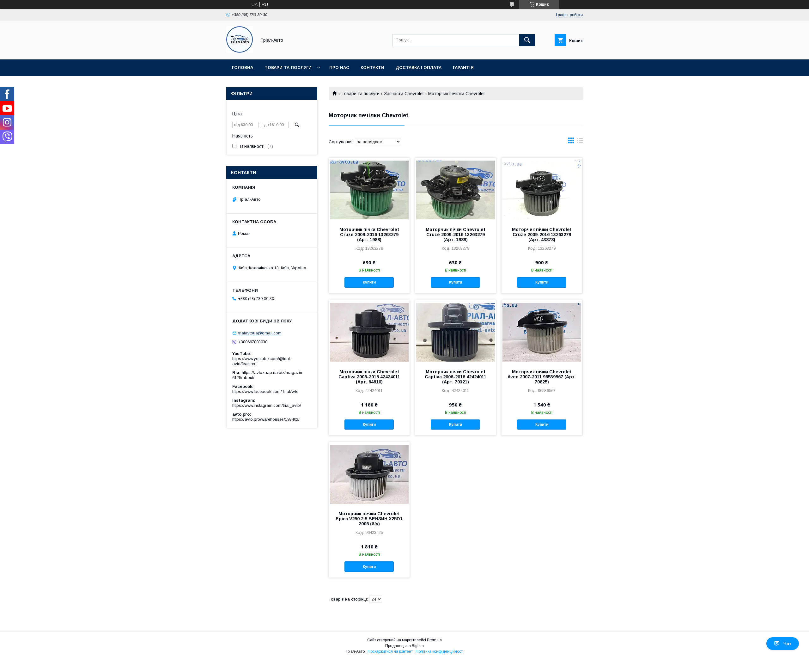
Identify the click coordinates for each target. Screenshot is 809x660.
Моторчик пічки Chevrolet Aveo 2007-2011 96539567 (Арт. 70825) (542, 376)
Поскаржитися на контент (390, 651)
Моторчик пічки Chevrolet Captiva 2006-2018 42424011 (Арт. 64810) (369, 376)
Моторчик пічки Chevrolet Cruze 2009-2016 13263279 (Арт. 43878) (542, 234)
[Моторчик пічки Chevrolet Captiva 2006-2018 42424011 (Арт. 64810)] (369, 332)
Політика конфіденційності (440, 651)
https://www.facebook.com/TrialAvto (265, 391)
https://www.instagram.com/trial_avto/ (266, 405)
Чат (787, 643)
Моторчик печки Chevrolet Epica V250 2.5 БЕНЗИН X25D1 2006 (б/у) (369, 518)
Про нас (339, 67)
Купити (369, 282)
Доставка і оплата (418, 67)
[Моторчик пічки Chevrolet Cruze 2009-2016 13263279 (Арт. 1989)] (455, 189)
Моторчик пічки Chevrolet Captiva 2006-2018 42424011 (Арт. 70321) (455, 376)
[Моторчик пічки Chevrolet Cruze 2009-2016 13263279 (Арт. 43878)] (542, 189)
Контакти (372, 67)
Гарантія (463, 67)
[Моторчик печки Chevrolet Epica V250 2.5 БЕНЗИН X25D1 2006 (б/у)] (369, 473)
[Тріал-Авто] (239, 51)
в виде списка (580, 142)
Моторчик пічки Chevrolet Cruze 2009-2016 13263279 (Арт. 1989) (455, 234)
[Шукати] (527, 40)
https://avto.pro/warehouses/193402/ (266, 419)
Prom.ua (434, 640)
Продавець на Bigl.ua (404, 646)
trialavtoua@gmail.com (260, 333)
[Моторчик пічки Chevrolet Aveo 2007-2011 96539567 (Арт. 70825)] (542, 332)
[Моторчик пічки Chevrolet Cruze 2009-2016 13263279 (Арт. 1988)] (369, 189)
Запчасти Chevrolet (404, 93)
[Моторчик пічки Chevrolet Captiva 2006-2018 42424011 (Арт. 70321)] (455, 332)
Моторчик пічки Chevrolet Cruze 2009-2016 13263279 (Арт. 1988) (369, 234)
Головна (242, 67)
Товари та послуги (288, 67)
